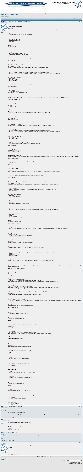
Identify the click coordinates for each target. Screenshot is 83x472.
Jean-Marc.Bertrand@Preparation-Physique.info (41, 470)
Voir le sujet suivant (79, 18)
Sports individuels (28, 458)
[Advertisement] (23, 10)
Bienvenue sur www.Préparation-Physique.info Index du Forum (18, 458)
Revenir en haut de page (4, 417)
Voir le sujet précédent (73, 18)
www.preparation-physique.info (12, 402)
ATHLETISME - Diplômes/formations (9, 14)
